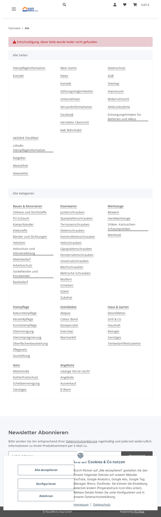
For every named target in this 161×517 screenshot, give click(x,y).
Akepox (65, 313)
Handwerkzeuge (119, 218)
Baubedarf (20, 282)
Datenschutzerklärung (81, 441)
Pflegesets (20, 350)
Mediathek (20, 166)
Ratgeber (19, 158)
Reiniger (113, 331)
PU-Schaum (21, 218)
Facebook (66, 115)
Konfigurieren (46, 484)
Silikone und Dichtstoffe (30, 212)
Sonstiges (114, 337)
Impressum (81, 504)
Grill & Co (114, 319)
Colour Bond (69, 319)
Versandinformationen (76, 107)
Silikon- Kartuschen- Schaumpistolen (122, 226)
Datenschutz (101, 504)
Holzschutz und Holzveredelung (24, 251)
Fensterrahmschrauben (76, 255)
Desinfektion (116, 313)
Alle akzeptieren (46, 470)
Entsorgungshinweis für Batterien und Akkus (124, 117)
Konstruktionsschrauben (77, 237)
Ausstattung (21, 356)
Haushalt (114, 325)
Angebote (67, 377)
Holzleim (19, 243)
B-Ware (65, 389)
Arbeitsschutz (22, 265)
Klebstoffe (20, 230)
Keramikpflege (23, 319)
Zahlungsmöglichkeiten (76, 91)
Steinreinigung (23, 331)
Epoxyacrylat (69, 325)
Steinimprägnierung (27, 337)
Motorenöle (21, 371)
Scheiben (66, 285)
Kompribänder (23, 224)
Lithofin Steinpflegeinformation (29, 148)
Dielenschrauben (72, 230)
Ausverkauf (68, 383)
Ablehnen (46, 496)
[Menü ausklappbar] (13, 8)
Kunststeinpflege (25, 325)
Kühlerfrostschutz (25, 377)
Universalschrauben (74, 261)
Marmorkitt (68, 337)
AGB (111, 76)
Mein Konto (68, 68)
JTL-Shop (139, 511)
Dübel (64, 291)
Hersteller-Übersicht (74, 122)
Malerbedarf (22, 259)
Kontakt (18, 76)
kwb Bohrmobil (71, 130)
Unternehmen (70, 99)
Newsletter (20, 173)
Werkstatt (114, 235)
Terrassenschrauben (75, 224)
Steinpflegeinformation (29, 68)
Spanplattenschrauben (76, 218)
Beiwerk (113, 212)
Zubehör (66, 297)
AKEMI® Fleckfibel (25, 138)
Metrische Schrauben (75, 273)
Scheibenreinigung (26, 383)
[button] (81, 4)
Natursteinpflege (25, 313)
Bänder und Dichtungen (30, 237)
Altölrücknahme (119, 107)
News (64, 76)
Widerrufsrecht (118, 99)
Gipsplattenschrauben (76, 249)
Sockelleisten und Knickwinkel (25, 273)
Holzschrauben (71, 243)
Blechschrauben (71, 267)
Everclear (66, 331)
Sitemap (113, 83)
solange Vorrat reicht (75, 371)
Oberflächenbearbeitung (30, 343)
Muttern (66, 279)
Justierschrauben (72, 212)
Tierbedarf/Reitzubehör (124, 343)
